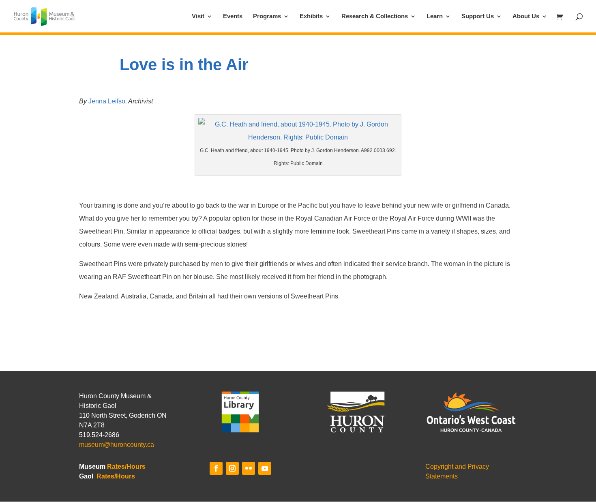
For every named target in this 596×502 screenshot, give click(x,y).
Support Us (477, 16)
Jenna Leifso (106, 101)
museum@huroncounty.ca (116, 444)
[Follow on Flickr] (248, 468)
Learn (435, 16)
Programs (267, 16)
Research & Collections (374, 16)
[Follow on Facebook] (216, 468)
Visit (198, 16)
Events (232, 16)
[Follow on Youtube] (264, 468)
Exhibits (311, 16)
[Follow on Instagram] (232, 468)
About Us (525, 16)
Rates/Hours (126, 466)
